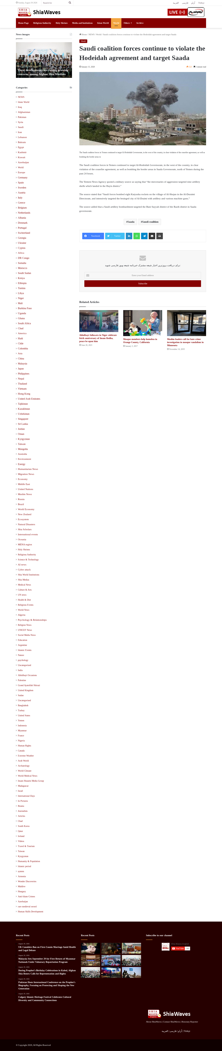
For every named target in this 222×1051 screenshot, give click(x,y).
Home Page (23, 23)
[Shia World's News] (39, 12)
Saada (131, 221)
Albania (22, 217)
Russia (21, 499)
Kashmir (22, 152)
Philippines (23, 373)
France (21, 735)
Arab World (23, 761)
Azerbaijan (23, 162)
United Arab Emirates (29, 398)
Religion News (24, 625)
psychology (23, 660)
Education (22, 640)
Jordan (21, 429)
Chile (20, 343)
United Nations (25, 489)
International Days (26, 796)
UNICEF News (25, 630)
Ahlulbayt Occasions (27, 675)
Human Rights (24, 745)
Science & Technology (28, 559)
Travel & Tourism (26, 846)
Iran (20, 132)
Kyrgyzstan (24, 439)
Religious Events (25, 605)
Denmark (22, 222)
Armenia (22, 876)
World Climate (24, 771)
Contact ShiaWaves (171, 1022)
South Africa (24, 323)
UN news (22, 594)
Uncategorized (24, 665)
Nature (21, 655)
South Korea (23, 826)
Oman (21, 434)
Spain (21, 182)
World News (23, 610)
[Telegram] (144, 236)
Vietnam (22, 388)
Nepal (21, 378)
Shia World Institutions (28, 574)
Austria (21, 192)
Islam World (103, 23)
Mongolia (23, 449)
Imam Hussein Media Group (31, 781)
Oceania (22, 539)
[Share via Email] (152, 236)
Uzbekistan (23, 413)
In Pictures (23, 801)
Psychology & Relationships (32, 620)
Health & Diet (24, 599)
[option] (44, 60)
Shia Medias (23, 579)
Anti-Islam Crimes (26, 896)
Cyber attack (24, 569)
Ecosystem (23, 519)
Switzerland (24, 232)
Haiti (20, 338)
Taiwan (22, 444)
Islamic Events (24, 650)
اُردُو (193, 3)
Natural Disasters (26, 524)
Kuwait (21, 157)
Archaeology (24, 766)
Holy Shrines (62, 23)
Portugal (22, 227)
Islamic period (24, 866)
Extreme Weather (26, 756)
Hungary (22, 891)
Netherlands (24, 212)
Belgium (22, 207)
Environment (24, 459)
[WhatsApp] (136, 236)
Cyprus (21, 248)
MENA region (25, 544)
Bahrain (22, 142)
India (20, 670)
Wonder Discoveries (27, 881)
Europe (21, 172)
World (116, 23)
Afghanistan (24, 112)
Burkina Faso (25, 308)
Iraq (20, 107)
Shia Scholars (25, 529)
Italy (20, 197)
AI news (22, 564)
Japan (21, 368)
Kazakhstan (24, 408)
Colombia (23, 348)
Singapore (23, 418)
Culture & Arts (25, 589)
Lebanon (22, 137)
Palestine (22, 680)
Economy (23, 479)
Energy (21, 464)
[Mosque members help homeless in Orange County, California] (142, 323)
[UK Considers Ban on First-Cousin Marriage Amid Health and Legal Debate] (90, 948)
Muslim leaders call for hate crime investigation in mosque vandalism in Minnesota (185, 342)
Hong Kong (24, 393)
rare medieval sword (27, 906)
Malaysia (22, 363)
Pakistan (22, 117)
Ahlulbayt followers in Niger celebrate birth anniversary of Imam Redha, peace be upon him (98, 338)
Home (84, 34)
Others (127, 23)
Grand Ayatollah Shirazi (29, 685)
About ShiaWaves (154, 1022)
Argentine (22, 645)
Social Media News (27, 635)
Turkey (21, 710)
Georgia (22, 237)
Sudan (21, 695)
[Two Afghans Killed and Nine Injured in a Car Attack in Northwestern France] (111, 972)
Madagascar (23, 786)
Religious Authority (42, 23)
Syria (20, 122)
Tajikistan (23, 403)
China (21, 358)
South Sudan (24, 273)
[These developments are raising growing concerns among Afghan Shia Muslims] (131, 960)
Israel (20, 791)
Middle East (24, 484)
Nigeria (21, 740)
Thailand (22, 383)
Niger (21, 298)
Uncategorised (24, 700)
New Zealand (24, 514)
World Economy (26, 509)
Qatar (20, 831)
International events (28, 534)
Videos (21, 841)
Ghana (21, 318)
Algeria (21, 615)
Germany (22, 177)
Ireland (21, 836)
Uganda (22, 313)
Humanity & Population (29, 861)
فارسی (185, 3)
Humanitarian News (28, 469)
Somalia (22, 263)
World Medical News (27, 776)
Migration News (26, 474)
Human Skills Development (30, 911)
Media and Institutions (82, 23)
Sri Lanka (23, 424)
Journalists (22, 811)
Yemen (21, 720)
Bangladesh (23, 705)
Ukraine (22, 243)
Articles (21, 816)
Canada (21, 750)
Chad (20, 328)
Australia (22, 454)
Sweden (22, 187)
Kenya (21, 278)
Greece (21, 202)
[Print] (159, 236)
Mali (20, 303)
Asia (20, 353)
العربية (176, 3)
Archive (140, 23)
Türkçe (201, 3)
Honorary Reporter (190, 1022)
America (22, 333)
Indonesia (22, 725)
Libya (21, 293)
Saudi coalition (150, 221)
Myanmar (22, 730)
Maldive (21, 886)
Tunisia (21, 288)
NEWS (91, 34)
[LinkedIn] (129, 236)
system (21, 871)
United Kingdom (25, 690)
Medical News (24, 584)
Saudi (21, 127)
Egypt (21, 147)
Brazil (21, 504)
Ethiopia (22, 283)
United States (24, 715)
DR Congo (23, 258)
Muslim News (25, 494)
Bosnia (21, 806)
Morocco (22, 268)
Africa (21, 253)
